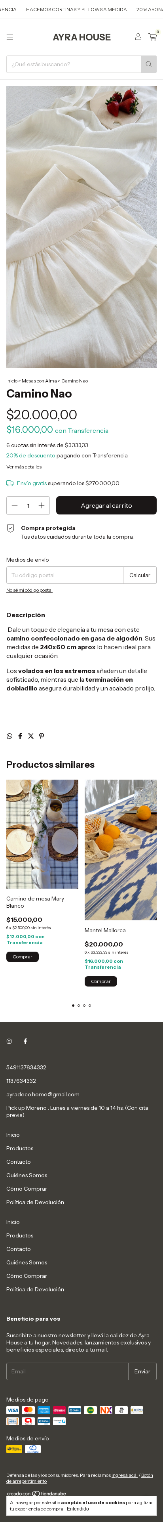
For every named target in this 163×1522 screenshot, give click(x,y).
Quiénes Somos (26, 1175)
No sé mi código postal (29, 590)
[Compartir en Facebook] (21, 736)
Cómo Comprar (26, 1188)
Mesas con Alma (40, 381)
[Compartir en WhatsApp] (10, 736)
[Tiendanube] (37, 1495)
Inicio (11, 381)
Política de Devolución (35, 1202)
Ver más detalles (24, 467)
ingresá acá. (125, 1475)
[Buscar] (149, 64)
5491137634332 (26, 1067)
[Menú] (9, 37)
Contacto (18, 1161)
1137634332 (21, 1080)
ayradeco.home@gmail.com (43, 1094)
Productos (19, 1148)
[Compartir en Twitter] (31, 736)
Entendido (78, 1509)
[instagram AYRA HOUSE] (9, 1041)
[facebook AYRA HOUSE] (25, 1041)
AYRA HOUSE (82, 37)
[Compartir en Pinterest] (41, 736)
